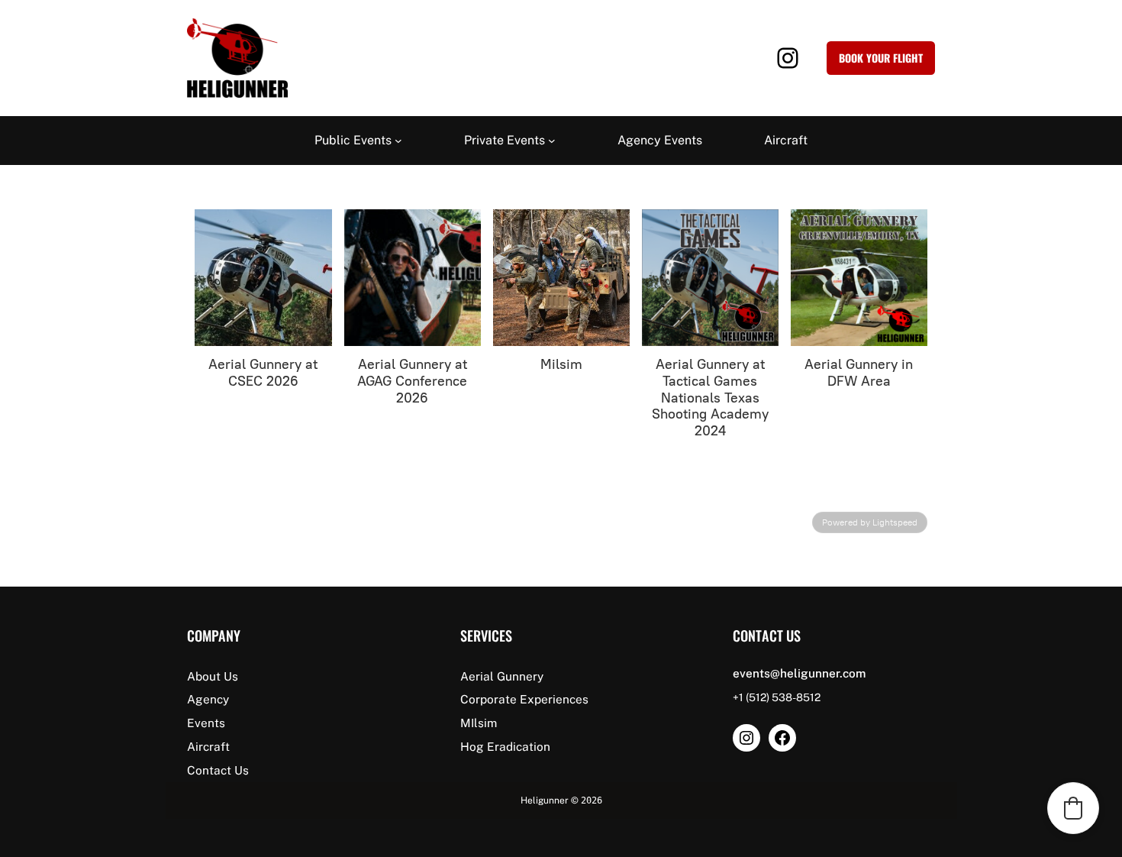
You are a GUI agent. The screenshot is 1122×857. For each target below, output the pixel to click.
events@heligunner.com (799, 673)
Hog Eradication (505, 746)
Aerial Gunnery (501, 676)
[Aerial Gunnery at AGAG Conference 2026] (412, 277)
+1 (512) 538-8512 (777, 697)
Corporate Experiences (524, 699)
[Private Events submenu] (552, 140)
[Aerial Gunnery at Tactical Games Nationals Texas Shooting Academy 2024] (710, 277)
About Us (212, 676)
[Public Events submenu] (398, 140)
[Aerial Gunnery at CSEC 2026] (263, 277)
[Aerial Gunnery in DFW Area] (859, 277)
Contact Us (218, 770)
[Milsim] (561, 277)
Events (206, 722)
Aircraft (208, 746)
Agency (208, 699)
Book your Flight (881, 58)
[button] (1073, 808)
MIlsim (478, 722)
